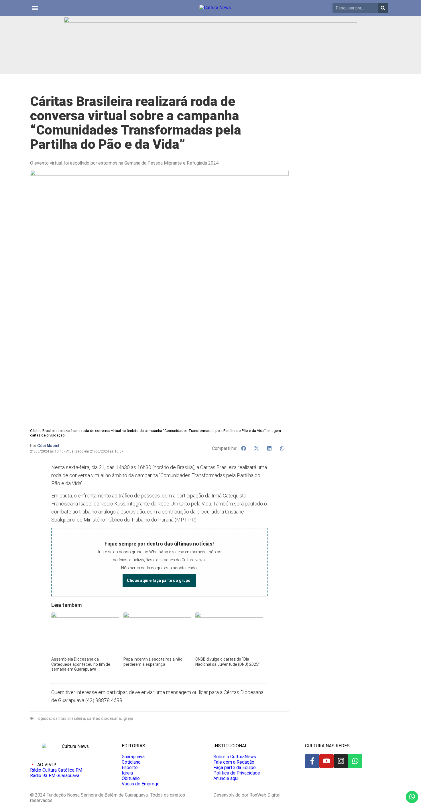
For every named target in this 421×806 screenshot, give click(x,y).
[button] (35, 8)
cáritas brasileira (69, 718)
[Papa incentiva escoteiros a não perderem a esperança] (157, 616)
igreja (128, 718)
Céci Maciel (48, 445)
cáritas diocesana (104, 718)
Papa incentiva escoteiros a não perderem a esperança (152, 662)
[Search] (383, 8)
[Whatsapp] (355, 761)
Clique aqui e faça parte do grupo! (159, 580)
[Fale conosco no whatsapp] (412, 797)
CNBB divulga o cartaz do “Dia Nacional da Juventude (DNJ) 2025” (227, 662)
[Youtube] (326, 761)
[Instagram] (341, 761)
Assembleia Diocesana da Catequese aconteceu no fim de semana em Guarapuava (80, 664)
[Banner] (210, 21)
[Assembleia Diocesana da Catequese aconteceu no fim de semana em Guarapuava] (85, 616)
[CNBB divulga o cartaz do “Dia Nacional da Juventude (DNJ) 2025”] (229, 616)
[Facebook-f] (312, 761)
